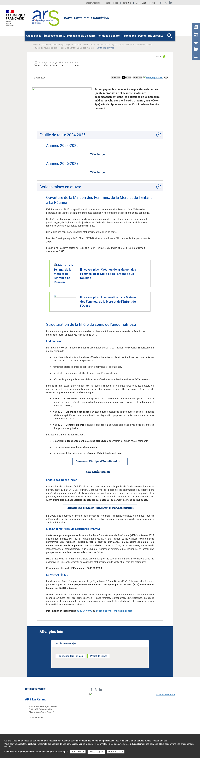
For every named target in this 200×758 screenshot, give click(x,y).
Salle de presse (112, 3)
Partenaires (129, 35)
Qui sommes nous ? (93, 3)
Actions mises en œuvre (60, 186)
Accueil (35, 44)
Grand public (33, 35)
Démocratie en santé (150, 35)
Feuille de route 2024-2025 (62, 134)
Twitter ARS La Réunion (166, 2)
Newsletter (127, 3)
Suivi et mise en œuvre (141, 44)
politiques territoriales (71, 656)
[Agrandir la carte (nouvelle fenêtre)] (132, 713)
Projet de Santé (98, 656)
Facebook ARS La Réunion (161, 2)
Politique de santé (109, 35)
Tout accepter (96, 751)
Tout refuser (78, 751)
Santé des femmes (85, 48)
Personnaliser (115, 751)
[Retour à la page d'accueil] (45, 17)
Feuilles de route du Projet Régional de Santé (54, 48)
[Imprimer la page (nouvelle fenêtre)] (166, 78)
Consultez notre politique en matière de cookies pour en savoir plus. (36, 751)
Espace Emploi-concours (145, 3)
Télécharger (98, 154)
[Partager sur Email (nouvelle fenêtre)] (153, 77)
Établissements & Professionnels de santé (69, 35)
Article (158, 56)
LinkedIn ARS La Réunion (171, 2)
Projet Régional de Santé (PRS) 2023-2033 (109, 44)
